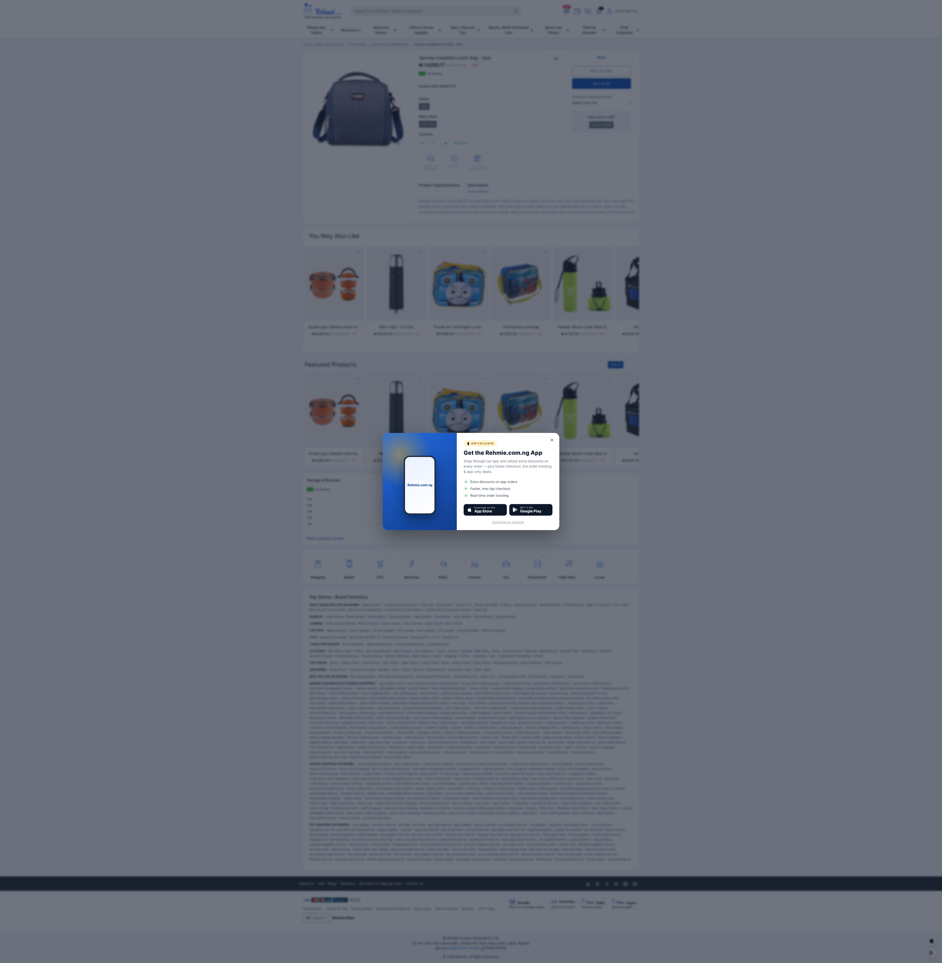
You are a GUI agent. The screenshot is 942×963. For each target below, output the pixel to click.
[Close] (552, 440)
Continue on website (508, 522)
